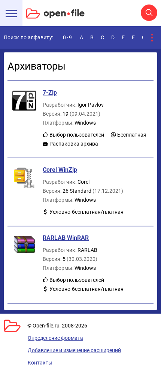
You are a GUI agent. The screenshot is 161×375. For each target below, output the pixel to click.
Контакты (40, 363)
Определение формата (55, 338)
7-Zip (50, 92)
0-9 (68, 37)
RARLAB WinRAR (66, 237)
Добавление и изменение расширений (74, 350)
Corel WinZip (60, 169)
